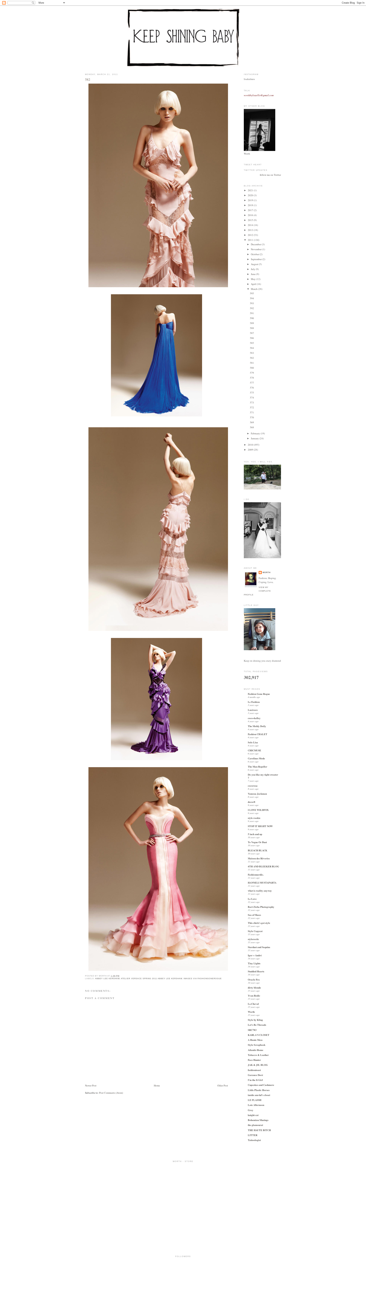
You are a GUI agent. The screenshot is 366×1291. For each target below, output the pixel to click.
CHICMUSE (254, 750)
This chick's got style (259, 923)
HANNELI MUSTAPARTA (262, 882)
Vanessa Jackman (257, 793)
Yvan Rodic (254, 995)
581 (252, 362)
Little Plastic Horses (259, 1090)
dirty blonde (254, 987)
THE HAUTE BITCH (259, 1130)
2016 (251, 215)
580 (252, 367)
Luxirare (253, 710)
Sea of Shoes (254, 915)
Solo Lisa (253, 742)
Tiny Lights (254, 963)
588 (252, 328)
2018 (251, 205)
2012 (251, 235)
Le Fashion (254, 702)
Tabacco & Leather (258, 1055)
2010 (251, 444)
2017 (251, 210)
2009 (251, 449)
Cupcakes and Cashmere (261, 1085)
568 (252, 427)
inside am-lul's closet (259, 1095)
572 (252, 407)
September (256, 259)
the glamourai (255, 1125)
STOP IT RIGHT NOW (260, 826)
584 (252, 348)
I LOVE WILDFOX (258, 810)
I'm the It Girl (255, 1080)
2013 (251, 230)
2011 (251, 240)
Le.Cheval (253, 1004)
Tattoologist (254, 1140)
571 (252, 412)
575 (252, 392)
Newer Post (90, 1085)
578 (252, 377)
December (256, 244)
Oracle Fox (254, 979)
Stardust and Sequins (259, 947)
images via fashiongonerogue (203, 978)
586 (252, 338)
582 (87, 79)
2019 (251, 200)
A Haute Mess (255, 1040)
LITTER (252, 1135)
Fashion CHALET (257, 734)
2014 (251, 225)
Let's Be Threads (257, 1025)
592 (252, 308)
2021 (251, 190)
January (255, 438)
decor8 (251, 802)
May (253, 279)
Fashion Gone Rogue (259, 694)
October (255, 254)
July (253, 269)
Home (157, 1085)
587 (252, 333)
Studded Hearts (256, 971)
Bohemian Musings (258, 1120)
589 (252, 323)
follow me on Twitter (270, 175)
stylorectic (253, 939)
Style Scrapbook (256, 1045)
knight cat (253, 1115)
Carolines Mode (256, 758)
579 (252, 372)
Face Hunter (254, 1060)
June (253, 274)
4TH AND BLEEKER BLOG (263, 866)
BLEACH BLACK (257, 850)
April (254, 284)
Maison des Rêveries (259, 858)
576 (252, 387)
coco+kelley (254, 718)
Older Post (222, 1085)
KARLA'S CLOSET (258, 1035)
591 (252, 313)
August (255, 264)
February (256, 433)
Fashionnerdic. (256, 874)
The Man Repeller (257, 766)
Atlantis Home (255, 1050)
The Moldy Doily (257, 726)
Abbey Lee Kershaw (107, 978)
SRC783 (252, 1030)
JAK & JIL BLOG (258, 1065)
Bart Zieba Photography (261, 907)
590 (252, 318)
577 (252, 382)
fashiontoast (254, 1070)
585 (252, 343)
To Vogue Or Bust (257, 842)
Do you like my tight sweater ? (263, 776)
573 (252, 402)
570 (252, 417)
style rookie (254, 818)
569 (252, 422)
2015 (251, 220)
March (254, 289)
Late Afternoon (256, 1105)
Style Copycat (255, 931)
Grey (250, 1110)
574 (252, 397)
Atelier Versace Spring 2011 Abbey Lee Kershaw (151, 978)
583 (252, 353)
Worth (266, 572)
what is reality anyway (260, 890)
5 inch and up (255, 834)
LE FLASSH (254, 1100)
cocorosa (253, 785)
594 (252, 298)
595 (252, 293)
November (256, 249)
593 (252, 303)
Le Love (252, 899)
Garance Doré (255, 1075)
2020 (251, 195)
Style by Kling (255, 1020)
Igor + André (255, 955)
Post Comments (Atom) (111, 1092)
